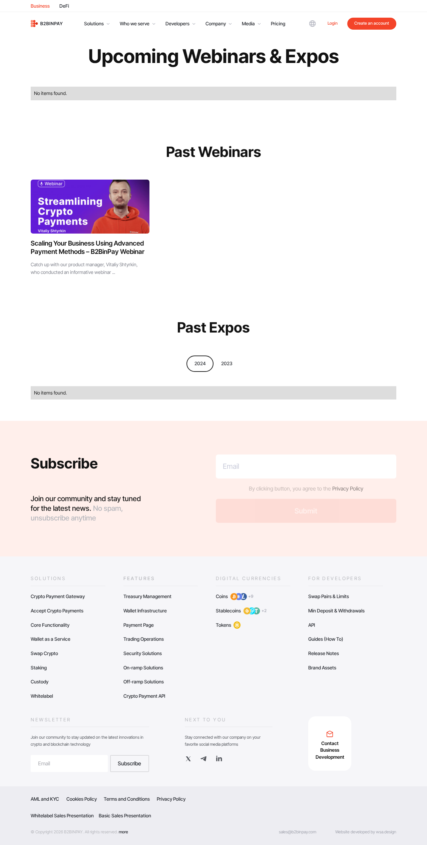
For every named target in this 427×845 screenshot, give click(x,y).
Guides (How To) (325, 639)
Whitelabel (42, 696)
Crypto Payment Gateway (58, 596)
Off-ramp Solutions (143, 681)
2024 (200, 363)
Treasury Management (147, 596)
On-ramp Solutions (143, 667)
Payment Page (138, 625)
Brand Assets (322, 667)
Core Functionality (50, 625)
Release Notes (323, 653)
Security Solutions (142, 653)
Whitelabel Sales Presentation (62, 815)
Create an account (371, 23)
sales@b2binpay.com (297, 831)
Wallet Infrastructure (145, 610)
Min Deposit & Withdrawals (336, 610)
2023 (227, 363)
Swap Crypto (44, 653)
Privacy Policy (347, 488)
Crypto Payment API (144, 696)
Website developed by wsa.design (365, 831)
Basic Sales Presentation (125, 815)
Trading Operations (143, 639)
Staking (39, 667)
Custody (39, 681)
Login (333, 23)
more (123, 831)
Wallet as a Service (50, 639)
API (311, 625)
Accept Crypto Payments (57, 610)
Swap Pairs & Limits (328, 596)
